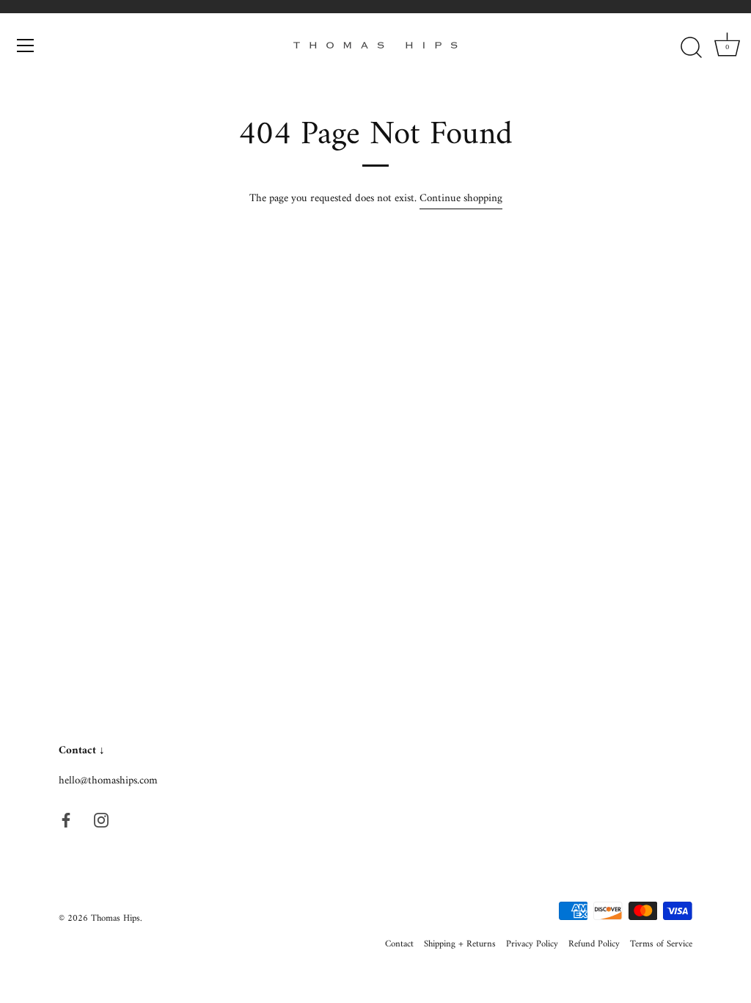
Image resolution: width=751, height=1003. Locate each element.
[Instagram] (101, 820)
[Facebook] (66, 820)
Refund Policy (594, 944)
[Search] (691, 48)
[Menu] (26, 45)
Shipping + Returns (460, 944)
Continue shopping (461, 199)
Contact (399, 944)
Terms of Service (661, 944)
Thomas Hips (115, 918)
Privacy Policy (532, 944)
